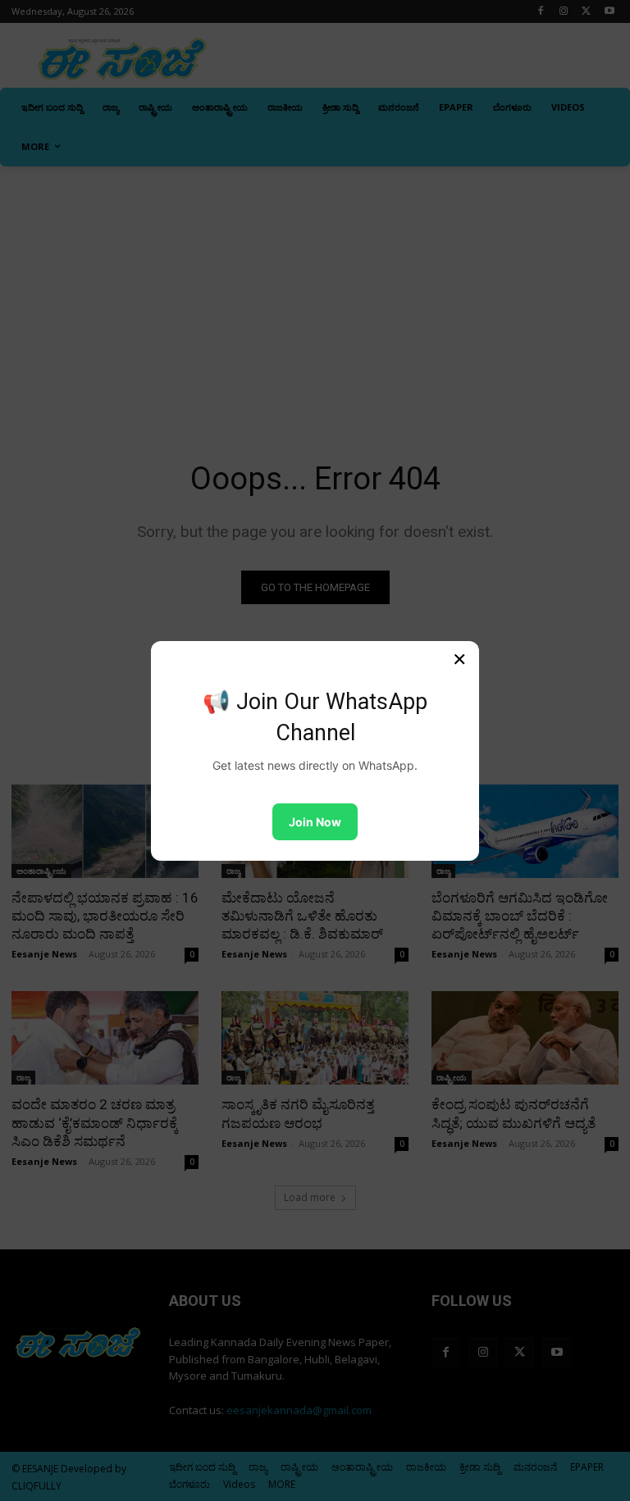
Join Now (315, 822)
